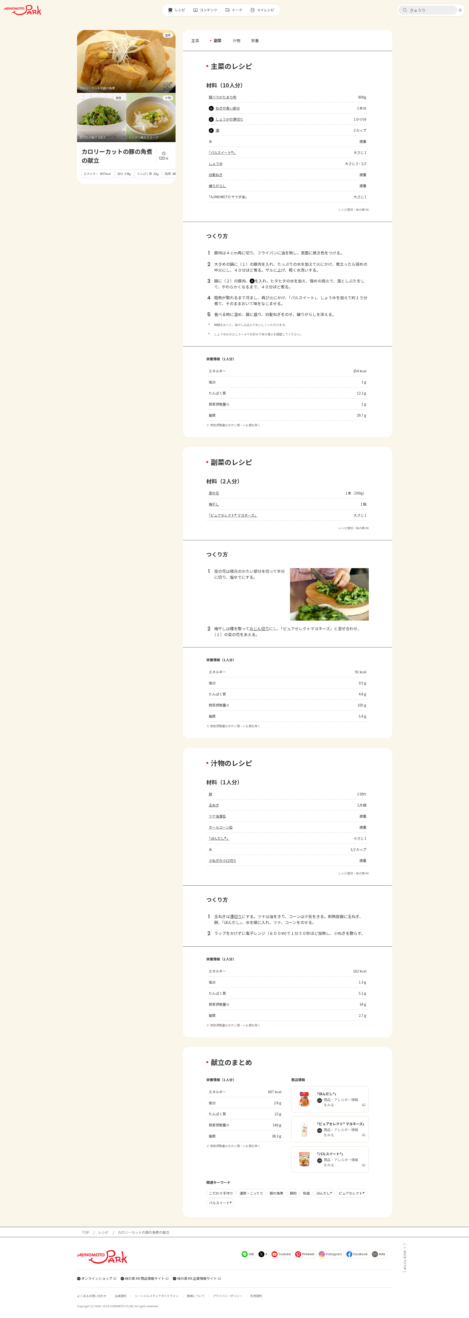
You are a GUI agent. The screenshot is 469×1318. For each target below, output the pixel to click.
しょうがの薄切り (229, 119)
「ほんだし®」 (219, 838)
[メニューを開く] (460, 10)
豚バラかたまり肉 (222, 97)
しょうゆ (216, 163)
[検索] (405, 10)
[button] (428, 10)
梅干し (214, 504)
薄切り (236, 916)
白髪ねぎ (216, 174)
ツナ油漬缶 (217, 816)
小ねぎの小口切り (222, 860)
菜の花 (214, 493)
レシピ (103, 1232)
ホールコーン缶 (221, 827)
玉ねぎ (214, 805)
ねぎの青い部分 (228, 108)
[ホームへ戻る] (22, 10)
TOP (85, 1232)
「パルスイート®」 (223, 152)
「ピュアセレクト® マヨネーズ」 (233, 515)
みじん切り (259, 628)
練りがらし (217, 185)
